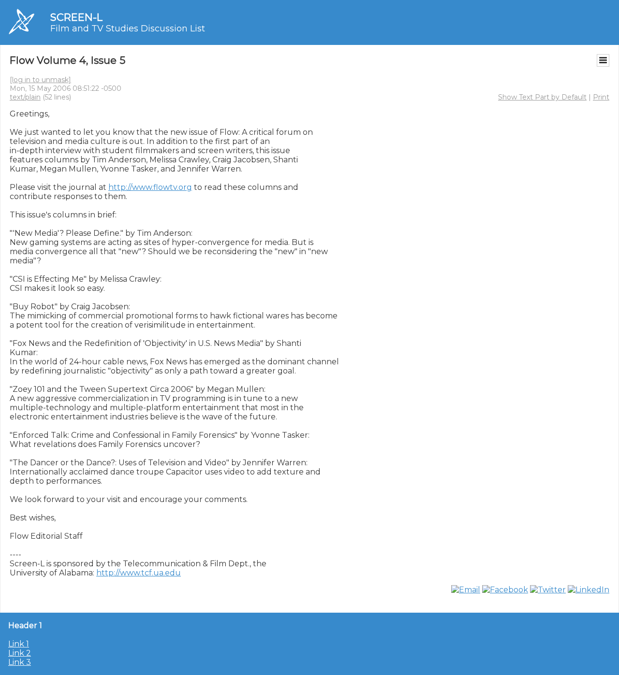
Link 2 (19, 653)
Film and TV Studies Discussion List (127, 28)
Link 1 (18, 643)
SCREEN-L (76, 17)
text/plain (25, 97)
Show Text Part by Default (542, 97)
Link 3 (19, 662)
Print (601, 97)
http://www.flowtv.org (150, 187)
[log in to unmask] (40, 79)
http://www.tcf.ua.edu (138, 572)
